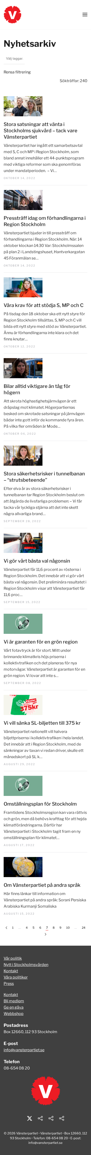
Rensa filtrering (17, 72)
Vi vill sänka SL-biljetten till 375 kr (42, 723)
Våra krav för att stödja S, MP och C (43, 305)
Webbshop (14, 1013)
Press (9, 983)
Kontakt (11, 971)
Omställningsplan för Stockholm (40, 804)
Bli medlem (14, 1001)
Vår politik (13, 958)
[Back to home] (12, 14)
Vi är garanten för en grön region (41, 642)
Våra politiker (16, 977)
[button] (85, 14)
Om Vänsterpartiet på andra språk (42, 885)
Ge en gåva (14, 1007)
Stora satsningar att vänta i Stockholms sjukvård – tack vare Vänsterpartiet (40, 130)
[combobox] (14, 59)
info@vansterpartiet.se (24, 1050)
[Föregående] (6, 927)
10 (68, 927)
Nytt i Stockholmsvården (26, 964)
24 (83, 927)
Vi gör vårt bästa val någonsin (37, 561)
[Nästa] (45, 934)
